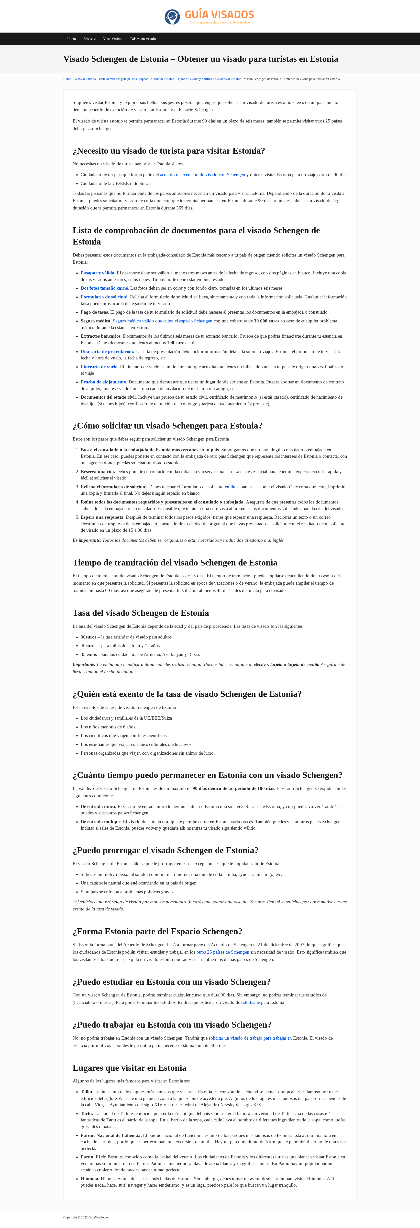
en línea (232, 486)
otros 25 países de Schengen (223, 952)
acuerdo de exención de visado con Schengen (202, 174)
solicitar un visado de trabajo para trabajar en (250, 1038)
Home (67, 79)
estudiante (250, 1002)
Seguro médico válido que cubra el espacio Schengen (162, 320)
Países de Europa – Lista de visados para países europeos (111, 79)
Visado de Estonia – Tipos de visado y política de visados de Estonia (196, 79)
